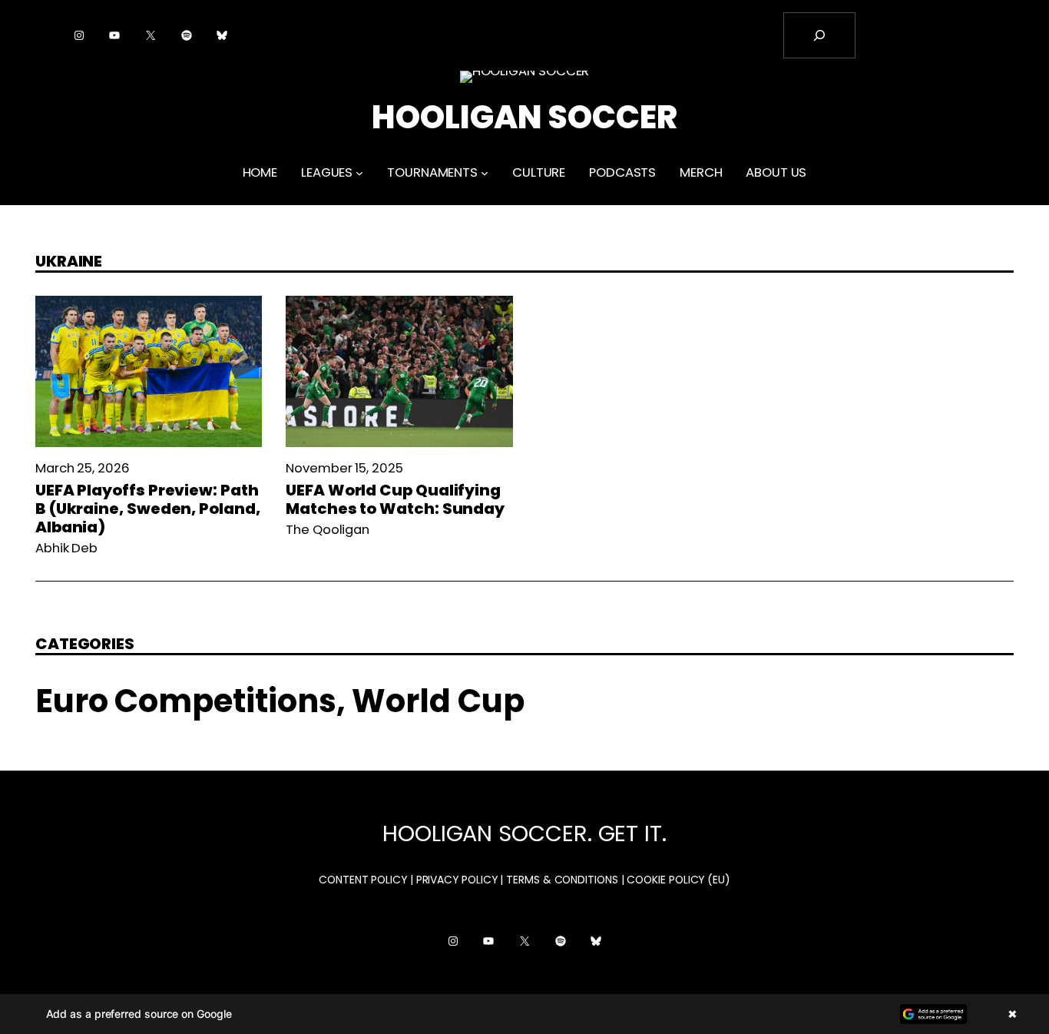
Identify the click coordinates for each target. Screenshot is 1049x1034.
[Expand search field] (819, 35)
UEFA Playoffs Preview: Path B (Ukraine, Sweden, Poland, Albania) (147, 508)
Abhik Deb (66, 548)
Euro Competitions (185, 701)
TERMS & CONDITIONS (562, 879)
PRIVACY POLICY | (460, 879)
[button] (524, 1014)
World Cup (438, 701)
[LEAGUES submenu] (359, 172)
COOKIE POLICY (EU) (678, 879)
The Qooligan (327, 529)
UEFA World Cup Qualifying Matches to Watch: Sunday (395, 499)
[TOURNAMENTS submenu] (484, 172)
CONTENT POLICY (363, 879)
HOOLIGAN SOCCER (524, 117)
